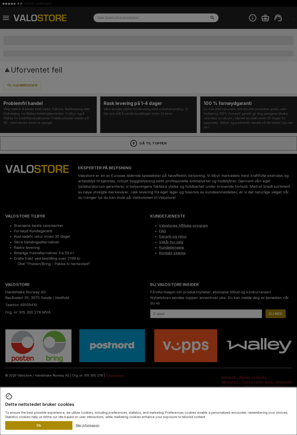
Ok (39, 425)
